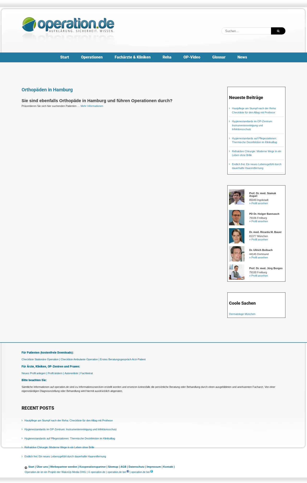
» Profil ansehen (258, 203)
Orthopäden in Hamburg (47, 90)
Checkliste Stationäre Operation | (41, 359)
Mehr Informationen (92, 106)
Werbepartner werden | (64, 466)
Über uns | (42, 466)
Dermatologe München (242, 314)
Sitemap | (114, 466)
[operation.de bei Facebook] (128, 472)
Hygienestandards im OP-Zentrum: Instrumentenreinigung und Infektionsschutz (252, 125)
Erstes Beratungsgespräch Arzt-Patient (123, 359)
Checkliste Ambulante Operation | (80, 359)
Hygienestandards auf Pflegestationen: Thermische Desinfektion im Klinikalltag (69, 438)
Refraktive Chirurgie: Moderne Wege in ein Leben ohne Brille (59, 447)
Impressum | (154, 466)
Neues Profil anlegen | (34, 373)
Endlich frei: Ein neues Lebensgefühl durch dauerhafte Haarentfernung (65, 456)
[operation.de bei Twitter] (151, 472)
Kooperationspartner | (93, 466)
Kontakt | (169, 466)
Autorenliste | (72, 373)
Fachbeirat (86, 373)
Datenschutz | (137, 466)
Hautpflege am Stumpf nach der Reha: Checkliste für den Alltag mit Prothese (68, 420)
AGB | (124, 466)
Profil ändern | (56, 373)
